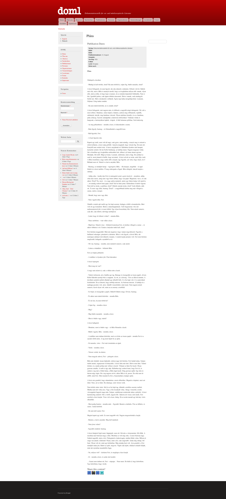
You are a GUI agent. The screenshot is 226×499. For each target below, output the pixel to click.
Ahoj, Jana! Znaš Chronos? (67, 190)
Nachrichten (89, 20)
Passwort (64, 113)
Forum (157, 20)
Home (62, 20)
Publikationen (100, 20)
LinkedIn (98, 473)
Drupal (68, 493)
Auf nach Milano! (67, 168)
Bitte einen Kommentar (69, 159)
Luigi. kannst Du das (68, 155)
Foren (64, 93)
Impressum (72, 23)
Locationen (148, 20)
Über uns (70, 20)
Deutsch (64, 41)
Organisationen (122, 20)
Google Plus (93, 473)
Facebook (89, 473)
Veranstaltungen (135, 20)
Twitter (102, 473)
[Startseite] (69, 8)
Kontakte (63, 23)
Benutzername (66, 106)
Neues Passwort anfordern (70, 120)
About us (79, 20)
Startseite (61, 29)
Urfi (63, 180)
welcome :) (66, 195)
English (64, 39)
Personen (111, 20)
